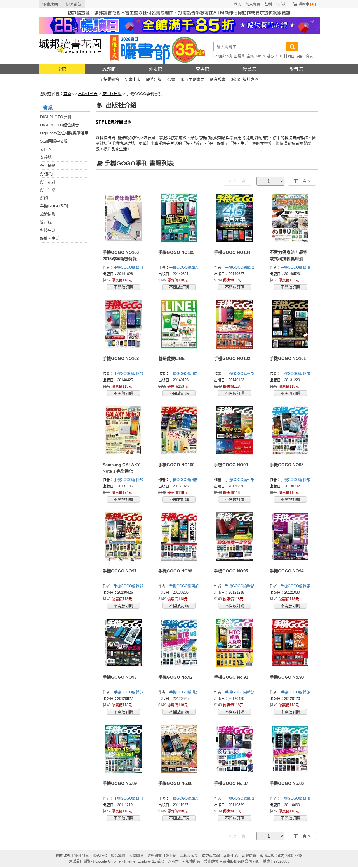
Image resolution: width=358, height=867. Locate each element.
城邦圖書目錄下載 (161, 856)
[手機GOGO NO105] (179, 218)
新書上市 (132, 79)
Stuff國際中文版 (54, 141)
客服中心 (230, 856)
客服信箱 (249, 856)
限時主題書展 (192, 79)
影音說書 (217, 79)
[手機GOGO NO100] (179, 430)
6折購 (281, 4)
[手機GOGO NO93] (123, 642)
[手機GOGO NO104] (234, 218)
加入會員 (253, 4)
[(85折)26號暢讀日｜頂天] (179, 25)
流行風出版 (112, 93)
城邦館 (109, 69)
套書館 (202, 69)
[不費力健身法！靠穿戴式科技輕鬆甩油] (290, 218)
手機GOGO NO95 (231, 570)
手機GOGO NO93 (119, 677)
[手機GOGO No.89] (123, 749)
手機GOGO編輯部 (129, 267)
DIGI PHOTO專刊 (55, 117)
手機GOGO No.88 (175, 783)
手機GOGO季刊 (54, 206)
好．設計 (48, 181)
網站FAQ (100, 856)
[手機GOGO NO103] (123, 324)
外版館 (155, 69)
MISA (260, 56)
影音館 (296, 69)
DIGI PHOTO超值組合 (59, 125)
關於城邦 (63, 856)
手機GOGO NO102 (232, 358)
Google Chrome (108, 861)
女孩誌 (46, 157)
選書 (171, 79)
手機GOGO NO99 (231, 464)
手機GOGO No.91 (231, 677)
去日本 (46, 149)
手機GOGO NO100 (176, 464)
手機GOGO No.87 (231, 783)
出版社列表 (88, 93)
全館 (61, 69)
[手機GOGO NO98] (290, 430)
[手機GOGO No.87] (234, 749)
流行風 (46, 222)
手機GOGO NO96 (175, 570)
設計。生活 (50, 238)
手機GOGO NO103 (121, 358)
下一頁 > (301, 181)
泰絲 (250, 56)
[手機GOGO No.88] (179, 749)
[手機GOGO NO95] (234, 536)
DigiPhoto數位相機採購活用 (64, 133)
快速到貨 (73, 4)
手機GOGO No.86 (287, 783)
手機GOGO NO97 (119, 570)
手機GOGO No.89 (120, 783)
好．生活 (48, 190)
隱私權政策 (189, 856)
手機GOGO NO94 (286, 570)
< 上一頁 (237, 181)
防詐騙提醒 (211, 856)
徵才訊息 (81, 856)
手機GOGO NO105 (176, 252)
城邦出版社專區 (244, 79)
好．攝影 (48, 165)
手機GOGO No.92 (175, 677)
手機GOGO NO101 (288, 358)
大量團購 (136, 856)
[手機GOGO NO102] (234, 324)
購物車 (307, 4)
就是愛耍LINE (171, 358)
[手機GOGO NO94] (290, 536)
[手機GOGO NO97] (123, 536)
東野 (300, 56)
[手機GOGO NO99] (234, 430)
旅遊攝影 (48, 214)
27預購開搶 (222, 56)
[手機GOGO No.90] (290, 642)
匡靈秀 (239, 56)
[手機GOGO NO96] (179, 536)
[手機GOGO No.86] (290, 749)
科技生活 (48, 230)
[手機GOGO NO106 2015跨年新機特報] (123, 218)
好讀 (44, 198)
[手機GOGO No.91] (234, 642)
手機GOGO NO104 (232, 252)
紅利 (268, 4)
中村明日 (287, 56)
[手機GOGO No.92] (179, 642)
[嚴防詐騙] (179, 12)
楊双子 (272, 56)
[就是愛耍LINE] (179, 324)
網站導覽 (118, 856)
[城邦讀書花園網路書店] (70, 49)
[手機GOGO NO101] (290, 324)
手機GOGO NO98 (286, 464)
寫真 (309, 56)
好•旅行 (46, 173)
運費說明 (50, 4)
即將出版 (154, 79)
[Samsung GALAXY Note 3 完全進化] (123, 430)
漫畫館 (249, 69)
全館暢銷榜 (109, 79)
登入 (237, 4)
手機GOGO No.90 (287, 677)
